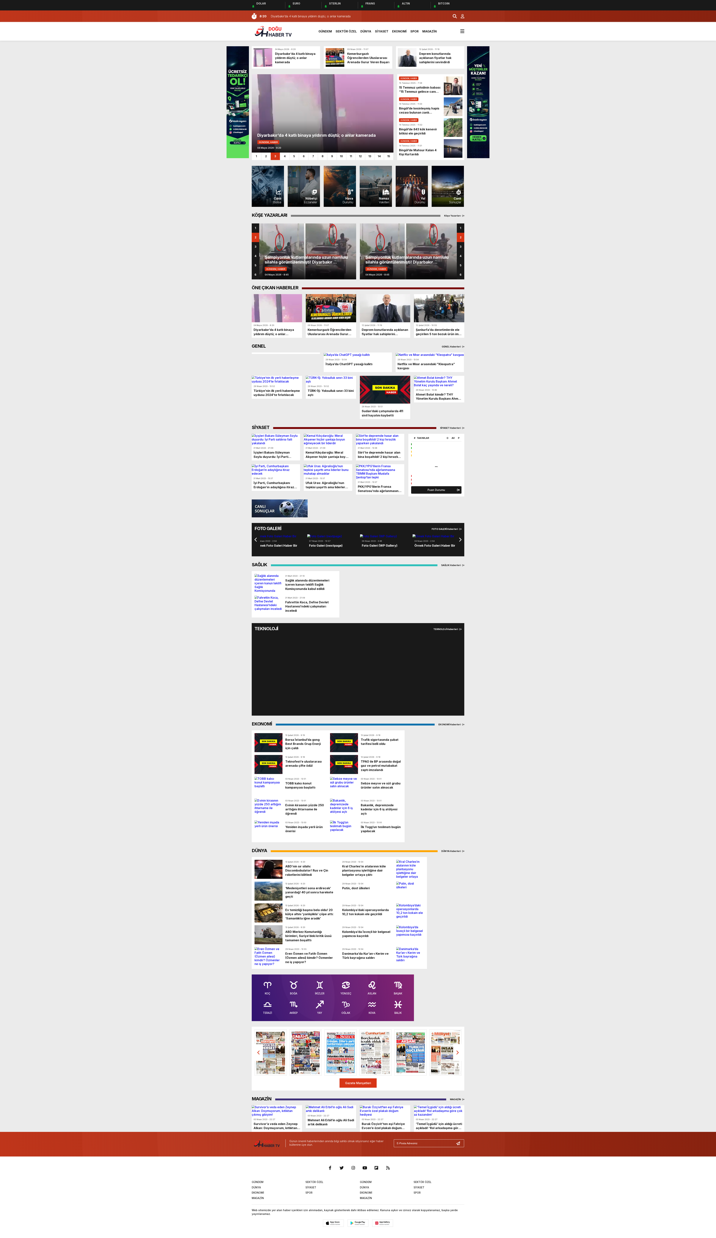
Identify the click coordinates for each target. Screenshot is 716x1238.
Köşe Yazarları (452, 215)
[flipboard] (376, 1168)
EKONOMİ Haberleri (449, 724)
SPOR (414, 31)
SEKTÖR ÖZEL (346, 31)
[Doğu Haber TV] (273, 31)
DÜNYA (365, 31)
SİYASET (381, 31)
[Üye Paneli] (460, 16)
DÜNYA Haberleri (451, 851)
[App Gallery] (382, 1223)
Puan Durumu (436, 489)
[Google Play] (358, 1223)
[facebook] (330, 1168)
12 (360, 156)
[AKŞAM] (410, 1052)
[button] (251, 539)
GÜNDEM (325, 31)
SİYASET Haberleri (450, 428)
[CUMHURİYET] (375, 1052)
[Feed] (388, 1168)
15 (388, 156)
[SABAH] (306, 1052)
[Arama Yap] (453, 16)
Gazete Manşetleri (358, 1083)
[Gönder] (459, 1143)
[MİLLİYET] (445, 1052)
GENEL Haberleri (451, 346)
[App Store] (333, 1223)
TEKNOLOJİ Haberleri (446, 629)
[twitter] (342, 1168)
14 (379, 156)
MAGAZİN (429, 31)
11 (351, 156)
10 (341, 156)
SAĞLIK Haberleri (451, 565)
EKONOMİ (399, 31)
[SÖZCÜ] (340, 1052)
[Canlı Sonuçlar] (280, 508)
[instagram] (353, 1168)
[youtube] (365, 1168)
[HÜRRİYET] (271, 1052)
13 (369, 156)
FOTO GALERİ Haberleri (445, 529)
